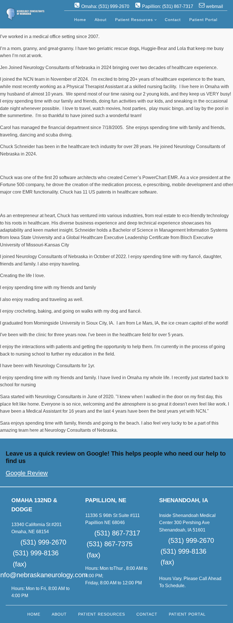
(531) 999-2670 (43, 542)
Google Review (27, 473)
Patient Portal (203, 19)
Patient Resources (134, 19)
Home (80, 19)
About (101, 19)
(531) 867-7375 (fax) (109, 549)
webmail (214, 6)
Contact (173, 19)
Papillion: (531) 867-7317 (167, 6)
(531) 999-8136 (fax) (36, 558)
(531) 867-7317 (117, 533)
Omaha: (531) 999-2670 (105, 6)
